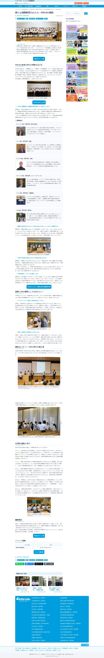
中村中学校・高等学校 (37, 626)
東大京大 (57, 6)
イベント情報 (38, 552)
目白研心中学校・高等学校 (38, 640)
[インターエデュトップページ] (23, 599)
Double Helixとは (38, 102)
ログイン (86, 3)
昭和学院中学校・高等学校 (38, 612)
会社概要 (17, 650)
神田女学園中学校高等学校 (67, 601)
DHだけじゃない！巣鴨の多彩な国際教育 (38, 287)
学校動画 (84, 6)
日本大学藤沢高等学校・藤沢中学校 (41, 632)
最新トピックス (57, 648)
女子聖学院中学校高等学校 (67, 615)
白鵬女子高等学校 (36, 635)
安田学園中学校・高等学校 (67, 640)
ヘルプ (59, 650)
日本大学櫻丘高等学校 (37, 629)
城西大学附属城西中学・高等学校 (68, 612)
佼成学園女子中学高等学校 (67, 603)
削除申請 (55, 650)
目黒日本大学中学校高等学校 (67, 637)
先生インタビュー (20, 18)
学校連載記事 (38, 6)
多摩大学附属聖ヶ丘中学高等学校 (40, 623)
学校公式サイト (38, 59)
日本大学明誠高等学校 (66, 632)
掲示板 (20, 6)
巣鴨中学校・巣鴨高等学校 (23, 15)
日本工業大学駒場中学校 (66, 626)
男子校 (46, 18)
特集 (47, 6)
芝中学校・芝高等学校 (37, 609)
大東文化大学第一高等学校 (38, 620)
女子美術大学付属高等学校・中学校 (41, 615)
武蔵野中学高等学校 (37, 637)
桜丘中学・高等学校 (65, 606)
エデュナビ (65, 6)
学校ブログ (75, 6)
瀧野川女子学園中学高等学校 (67, 620)
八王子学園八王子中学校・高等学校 (69, 635)
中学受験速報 (65, 648)
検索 (86, 13)
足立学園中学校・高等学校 (38, 598)
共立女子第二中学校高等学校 (39, 603)
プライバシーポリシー (39, 650)
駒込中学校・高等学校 (37, 606)
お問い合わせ (48, 650)
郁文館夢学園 (63, 598)
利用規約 (31, 650)
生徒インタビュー (39, 18)
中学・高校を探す (29, 6)
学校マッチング (79, 3)
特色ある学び (31, 18)
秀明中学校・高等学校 (66, 609)
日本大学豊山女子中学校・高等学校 (69, 629)
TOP (16, 648)
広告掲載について (24, 650)
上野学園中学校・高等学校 (38, 601)
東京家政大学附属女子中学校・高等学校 (70, 623)
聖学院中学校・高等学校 (66, 618)
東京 (27, 18)
